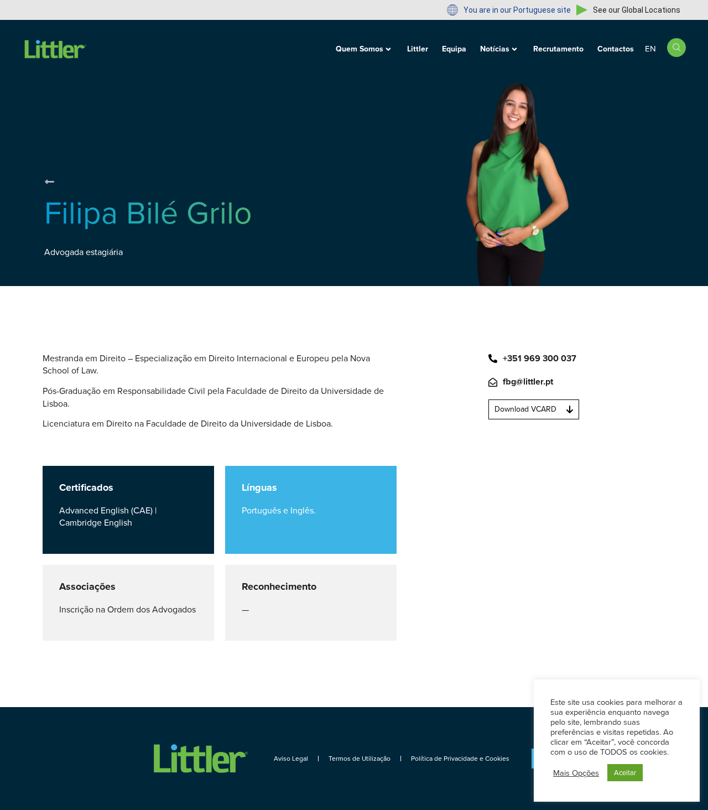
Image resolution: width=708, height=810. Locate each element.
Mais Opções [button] (576, 773)
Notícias (494, 49)
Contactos (615, 49)
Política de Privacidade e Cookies (460, 759)
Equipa (454, 49)
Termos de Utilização (360, 759)
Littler (417, 49)
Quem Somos (359, 49)
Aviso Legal (291, 759)
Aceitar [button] (625, 772)
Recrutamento (558, 49)
